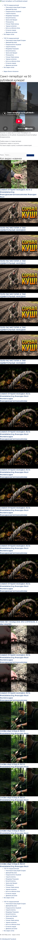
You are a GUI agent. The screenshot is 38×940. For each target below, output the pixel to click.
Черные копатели (11, 26)
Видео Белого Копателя (11, 71)
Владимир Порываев (12, 15)
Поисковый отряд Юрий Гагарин (16, 7)
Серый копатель (11, 13)
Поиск (2, 155)
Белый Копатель (11, 17)
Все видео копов (9, 34)
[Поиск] (30, 155)
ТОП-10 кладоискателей (11, 5)
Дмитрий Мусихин (11, 9)
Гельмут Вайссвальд (12, 24)
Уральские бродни (11, 20)
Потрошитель (10, 22)
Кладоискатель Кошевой (13, 11)
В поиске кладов (11, 30)
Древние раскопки (11, 32)
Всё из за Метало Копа (13, 28)
